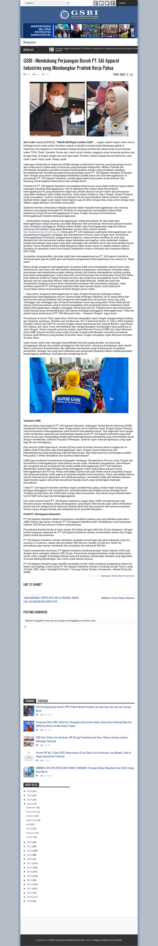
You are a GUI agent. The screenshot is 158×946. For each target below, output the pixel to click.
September (31, 820)
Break (28, 50)
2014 (29, 876)
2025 (29, 795)
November (31, 811)
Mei (28, 824)
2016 (29, 867)
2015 (29, 871)
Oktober (30, 816)
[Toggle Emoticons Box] (25, 626)
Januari (30, 837)
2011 (29, 888)
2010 (29, 893)
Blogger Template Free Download (108, 940)
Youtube (101, 3)
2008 (29, 901)
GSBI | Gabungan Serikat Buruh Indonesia (67, 940)
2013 (29, 880)
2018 (29, 859)
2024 (29, 799)
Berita (37, 74)
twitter (107, 3)
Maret (29, 828)
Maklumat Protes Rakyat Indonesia (118, 598)
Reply (28, 74)
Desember (31, 807)
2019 (29, 855)
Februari (30, 833)
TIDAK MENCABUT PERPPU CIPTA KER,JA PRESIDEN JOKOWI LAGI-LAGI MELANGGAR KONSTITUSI (51, 599)
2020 (29, 850)
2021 (29, 846)
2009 (29, 897)
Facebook (112, 3)
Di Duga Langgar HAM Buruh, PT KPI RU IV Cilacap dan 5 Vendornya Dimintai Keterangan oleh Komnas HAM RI (83, 49)
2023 (29, 804)
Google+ (95, 3)
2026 (29, 791)
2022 (29, 842)
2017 (29, 863)
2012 (29, 884)
